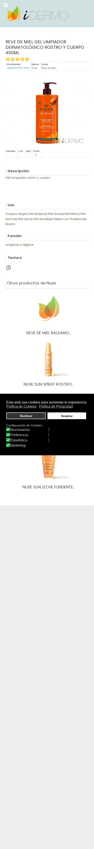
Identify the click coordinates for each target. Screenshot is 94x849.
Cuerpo (11, 214)
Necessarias (20, 430)
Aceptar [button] (67, 416)
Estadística (18, 440)
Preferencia (19, 435)
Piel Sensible (42, 219)
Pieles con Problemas (70, 219)
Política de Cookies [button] (21, 406)
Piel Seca (25, 219)
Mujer (23, 214)
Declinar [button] (26, 416)
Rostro (10, 224)
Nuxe (34, 68)
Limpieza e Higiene (19, 245)
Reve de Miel (49, 68)
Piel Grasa (55, 214)
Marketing (18, 445)
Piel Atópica (37, 214)
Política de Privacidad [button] (56, 406)
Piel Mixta (72, 214)
